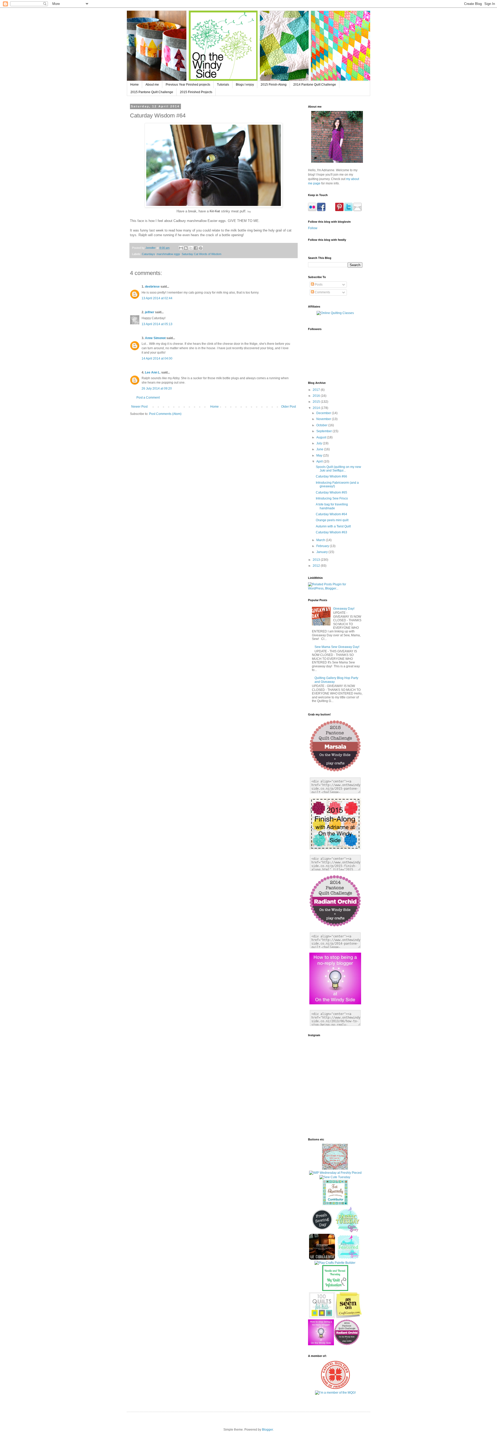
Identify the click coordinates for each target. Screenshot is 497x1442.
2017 (317, 390)
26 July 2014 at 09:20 (157, 388)
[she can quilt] (335, 1168)
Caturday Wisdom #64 (331, 514)
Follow (312, 228)
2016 (317, 396)
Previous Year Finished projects (188, 84)
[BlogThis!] (185, 248)
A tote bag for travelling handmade (332, 506)
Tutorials (223, 84)
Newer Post (139, 406)
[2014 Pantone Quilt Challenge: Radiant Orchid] (347, 1344)
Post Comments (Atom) (165, 414)
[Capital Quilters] (335, 1388)
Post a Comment (148, 397)
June (320, 449)
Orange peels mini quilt (332, 520)
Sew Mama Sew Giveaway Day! (337, 647)
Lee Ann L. (152, 372)
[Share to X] (190, 248)
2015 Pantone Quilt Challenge (151, 92)
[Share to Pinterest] (200, 248)
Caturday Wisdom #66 (331, 476)
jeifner (149, 312)
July (319, 443)
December (324, 413)
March (321, 540)
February (323, 546)
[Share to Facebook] (195, 248)
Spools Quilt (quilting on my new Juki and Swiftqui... (338, 468)
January (322, 552)
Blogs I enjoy (245, 84)
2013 (317, 560)
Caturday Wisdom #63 (331, 532)
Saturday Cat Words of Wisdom (201, 254)
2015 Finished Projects (196, 92)
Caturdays (148, 254)
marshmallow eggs (168, 254)
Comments (322, 292)
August (321, 437)
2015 (317, 402)
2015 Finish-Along (274, 84)
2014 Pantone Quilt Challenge (314, 84)
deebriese (152, 286)
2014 (317, 408)
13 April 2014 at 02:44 (157, 298)
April (320, 461)
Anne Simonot (155, 338)
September (324, 431)
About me (152, 84)
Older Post (288, 406)
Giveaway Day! (343, 608)
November (324, 419)
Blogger (267, 1429)
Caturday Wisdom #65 (331, 492)
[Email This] (181, 248)
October (322, 425)
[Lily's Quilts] (322, 1231)
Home (134, 84)
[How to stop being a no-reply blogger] (321, 1344)
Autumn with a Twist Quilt (333, 526)
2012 (317, 565)
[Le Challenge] (322, 1258)
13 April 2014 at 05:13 (157, 324)
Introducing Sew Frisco (332, 498)
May (319, 455)
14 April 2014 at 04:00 (157, 358)
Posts (318, 284)
